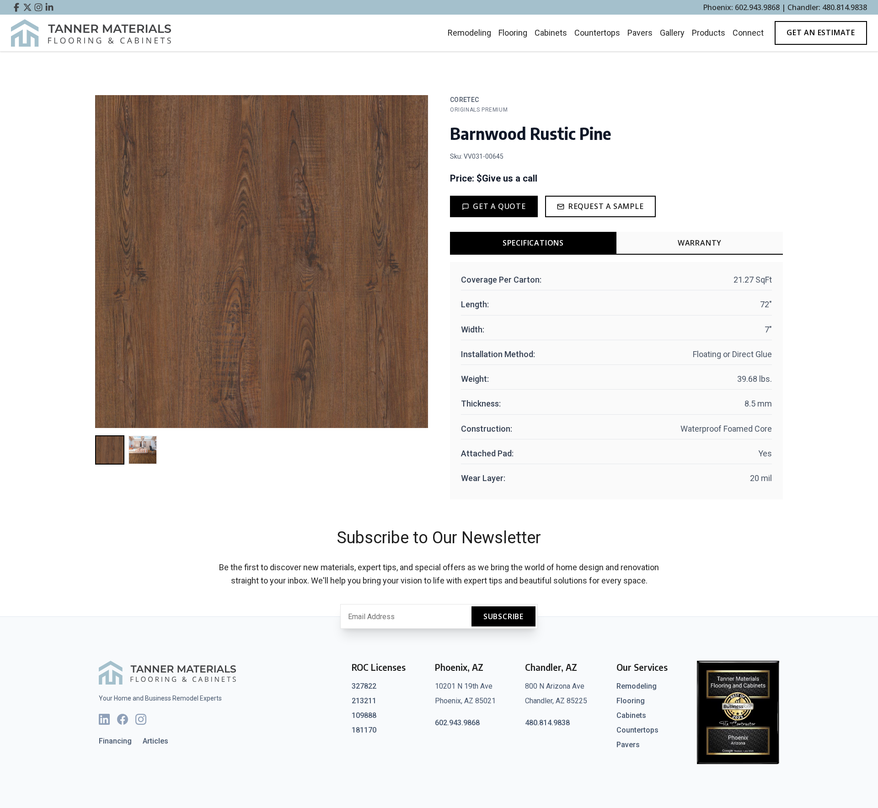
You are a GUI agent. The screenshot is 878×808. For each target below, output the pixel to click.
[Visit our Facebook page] (16, 7)
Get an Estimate (821, 32)
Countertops (597, 32)
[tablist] (616, 243)
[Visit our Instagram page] (38, 7)
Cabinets (551, 32)
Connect (748, 32)
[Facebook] (122, 719)
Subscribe (503, 616)
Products (708, 32)
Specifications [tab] (533, 243)
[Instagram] (140, 719)
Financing (115, 741)
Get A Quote (499, 206)
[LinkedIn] (104, 719)
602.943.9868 (457, 722)
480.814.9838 (547, 722)
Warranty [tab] (700, 243)
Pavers (640, 32)
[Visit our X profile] (27, 7)
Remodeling (469, 32)
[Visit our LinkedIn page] (49, 7)
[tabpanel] (616, 380)
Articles (155, 741)
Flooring (512, 32)
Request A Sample (606, 206)
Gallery (672, 32)
